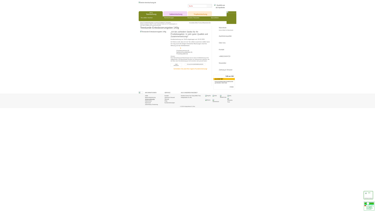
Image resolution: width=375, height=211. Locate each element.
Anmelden (192, 23)
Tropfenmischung (200, 13)
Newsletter (222, 63)
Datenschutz (148, 101)
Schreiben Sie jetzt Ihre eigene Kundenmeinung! (190, 69)
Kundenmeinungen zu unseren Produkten (154, 22)
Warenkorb (226, 29)
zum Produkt (176, 65)
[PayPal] (208, 96)
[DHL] (230, 96)
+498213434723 (224, 56)
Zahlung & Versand (225, 70)
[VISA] (216, 96)
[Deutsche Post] (230, 100)
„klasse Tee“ (219, 79)
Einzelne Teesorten (193, 17)
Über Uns (222, 43)
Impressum (148, 102)
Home (141, 22)
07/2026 (231, 87)
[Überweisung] (216, 100)
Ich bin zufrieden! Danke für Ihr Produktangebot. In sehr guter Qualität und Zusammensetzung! (158, 24)
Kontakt (221, 49)
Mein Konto (198, 23)
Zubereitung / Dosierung (151, 104)
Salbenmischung (175, 13)
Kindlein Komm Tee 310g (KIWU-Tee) (191, 95)
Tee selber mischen (147, 17)
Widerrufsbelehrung (150, 97)
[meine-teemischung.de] (156, 5)
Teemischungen (169, 17)
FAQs (166, 101)
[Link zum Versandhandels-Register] (369, 206)
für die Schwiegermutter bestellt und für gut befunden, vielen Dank (224, 82)
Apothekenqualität (225, 36)
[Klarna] (208, 100)
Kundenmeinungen (170, 102)
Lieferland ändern (368, 198)
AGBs (146, 95)
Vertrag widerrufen (150, 99)
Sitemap (167, 99)
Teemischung (151, 13)
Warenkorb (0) (206, 23)
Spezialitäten (215, 17)
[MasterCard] (223, 96)
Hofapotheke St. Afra (186, 97)
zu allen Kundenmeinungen (195, 64)
